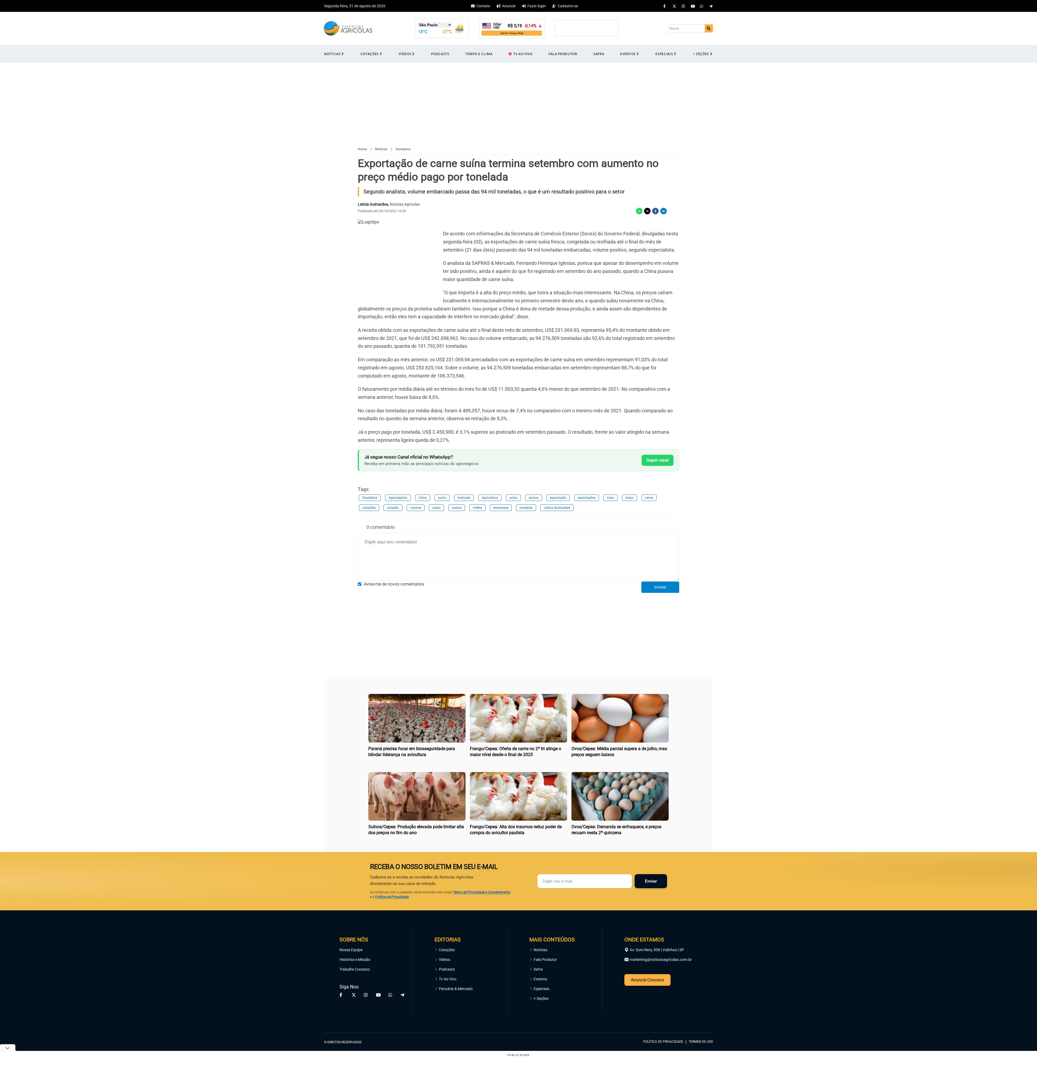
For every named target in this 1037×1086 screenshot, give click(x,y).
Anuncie (509, 6)
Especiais (541, 989)
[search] (709, 28)
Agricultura (490, 498)
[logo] (698, 1017)
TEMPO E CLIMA (479, 54)
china (423, 498)
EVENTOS (628, 54)
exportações (586, 498)
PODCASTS (440, 54)
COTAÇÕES (370, 54)
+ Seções (541, 998)
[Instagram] (683, 6)
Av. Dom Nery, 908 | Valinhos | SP (657, 950)
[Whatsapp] (702, 6)
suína (513, 498)
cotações (369, 508)
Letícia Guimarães (557, 508)
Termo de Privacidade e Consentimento (481, 892)
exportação (558, 498)
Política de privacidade (663, 1042)
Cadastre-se (568, 6)
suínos (533, 498)
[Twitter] (674, 6)
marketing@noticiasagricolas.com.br (661, 959)
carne (649, 498)
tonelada (526, 508)
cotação (393, 508)
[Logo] (348, 28)
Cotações (447, 950)
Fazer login (536, 6)
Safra (538, 969)
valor (610, 498)
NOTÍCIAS (332, 54)
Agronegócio (398, 498)
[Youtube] (693, 6)
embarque (500, 508)
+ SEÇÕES (701, 54)
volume (415, 508)
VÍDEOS (405, 54)
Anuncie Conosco (647, 980)
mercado (463, 498)
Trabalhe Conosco (354, 969)
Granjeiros (369, 498)
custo (436, 508)
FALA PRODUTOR (562, 54)
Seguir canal (658, 460)
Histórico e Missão (354, 959)
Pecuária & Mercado (456, 989)
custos (457, 508)
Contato (483, 6)
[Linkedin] (663, 211)
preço (629, 498)
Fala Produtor (545, 959)
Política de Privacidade (392, 897)
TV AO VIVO (523, 54)
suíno (442, 498)
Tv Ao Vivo (447, 979)
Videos (444, 959)
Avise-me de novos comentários (394, 584)
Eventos (540, 979)
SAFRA (598, 54)
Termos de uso (701, 1042)
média (477, 508)
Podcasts (447, 969)
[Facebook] (665, 6)
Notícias (540, 950)
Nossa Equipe (350, 950)
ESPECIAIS (664, 54)
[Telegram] (711, 6)
